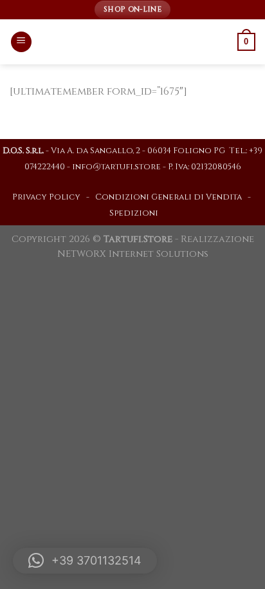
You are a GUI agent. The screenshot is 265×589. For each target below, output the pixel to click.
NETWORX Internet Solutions (132, 254)
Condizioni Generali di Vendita (168, 197)
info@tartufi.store (116, 167)
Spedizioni (133, 213)
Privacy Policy (46, 197)
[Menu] (21, 42)
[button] (85, 561)
